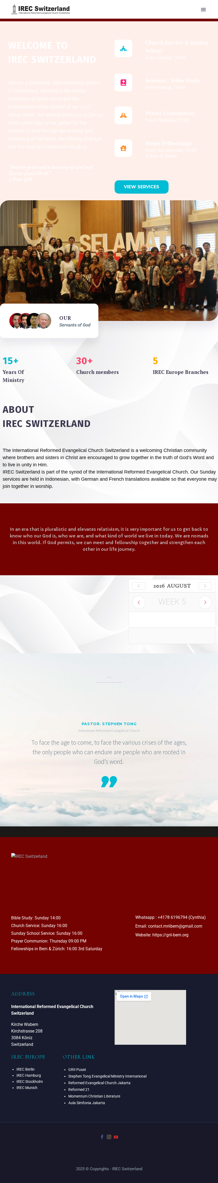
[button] (142, 187)
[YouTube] (116, 1137)
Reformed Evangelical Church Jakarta (99, 1083)
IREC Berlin (25, 1069)
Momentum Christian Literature (94, 1096)
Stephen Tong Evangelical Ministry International (107, 1076)
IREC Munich (26, 1088)
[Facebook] (102, 1137)
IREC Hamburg (28, 1075)
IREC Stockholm (29, 1081)
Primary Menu (203, 10)
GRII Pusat (77, 1069)
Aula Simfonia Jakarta (86, 1103)
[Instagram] (109, 1137)
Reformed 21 (79, 1089)
